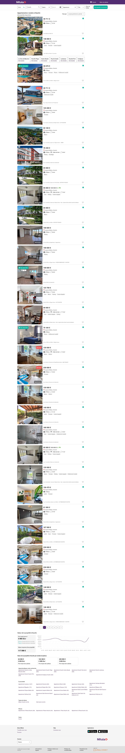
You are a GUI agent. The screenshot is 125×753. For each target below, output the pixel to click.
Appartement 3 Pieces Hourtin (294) (26, 710)
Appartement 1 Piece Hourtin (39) (61, 710)
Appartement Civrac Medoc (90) (61, 690)
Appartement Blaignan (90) (95, 687)
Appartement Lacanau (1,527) (25, 684)
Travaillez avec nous (22, 730)
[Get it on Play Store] (92, 731)
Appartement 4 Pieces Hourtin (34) (80, 710)
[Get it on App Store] (103, 731)
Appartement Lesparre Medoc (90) (44, 690)
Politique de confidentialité (67, 749)
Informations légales (38, 749)
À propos (19, 732)
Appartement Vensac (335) (78, 684)
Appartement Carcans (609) (42, 684)
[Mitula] (21, 2)
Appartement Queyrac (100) (60, 687)
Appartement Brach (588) (60, 684)
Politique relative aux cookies (53, 749)
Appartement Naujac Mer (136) (43, 687)
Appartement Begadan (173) (25, 687)
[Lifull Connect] (101, 750)
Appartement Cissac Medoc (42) (61, 694)
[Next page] (61, 627)
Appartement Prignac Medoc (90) (26, 690)
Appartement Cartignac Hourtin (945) (44, 674)
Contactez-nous (57, 730)
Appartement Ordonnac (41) (95, 694)
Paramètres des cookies (83, 749)
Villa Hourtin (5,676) (40, 702)
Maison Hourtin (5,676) (23, 702)
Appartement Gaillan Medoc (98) (79, 687)
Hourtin (20, 719)
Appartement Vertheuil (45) (24, 694)
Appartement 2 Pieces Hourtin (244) (44, 710)
